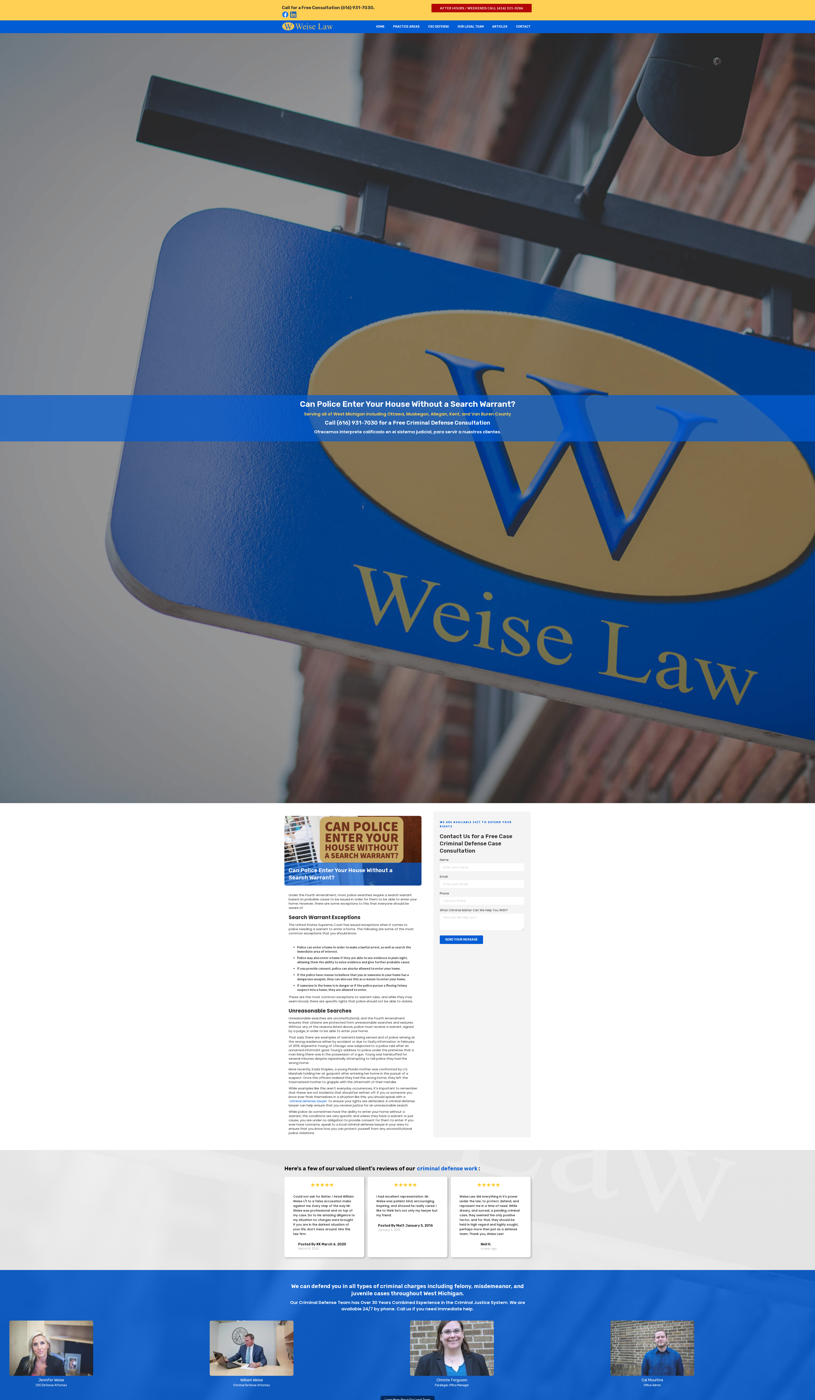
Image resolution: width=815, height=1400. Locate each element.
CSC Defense (438, 26)
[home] (307, 25)
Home (380, 26)
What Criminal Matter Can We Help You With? (474, 910)
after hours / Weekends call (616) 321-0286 (481, 8)
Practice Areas (406, 26)
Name (444, 860)
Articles (499, 26)
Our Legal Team (471, 26)
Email (444, 876)
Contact (523, 26)
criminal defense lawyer (308, 1101)
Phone (444, 893)
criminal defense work (447, 1168)
